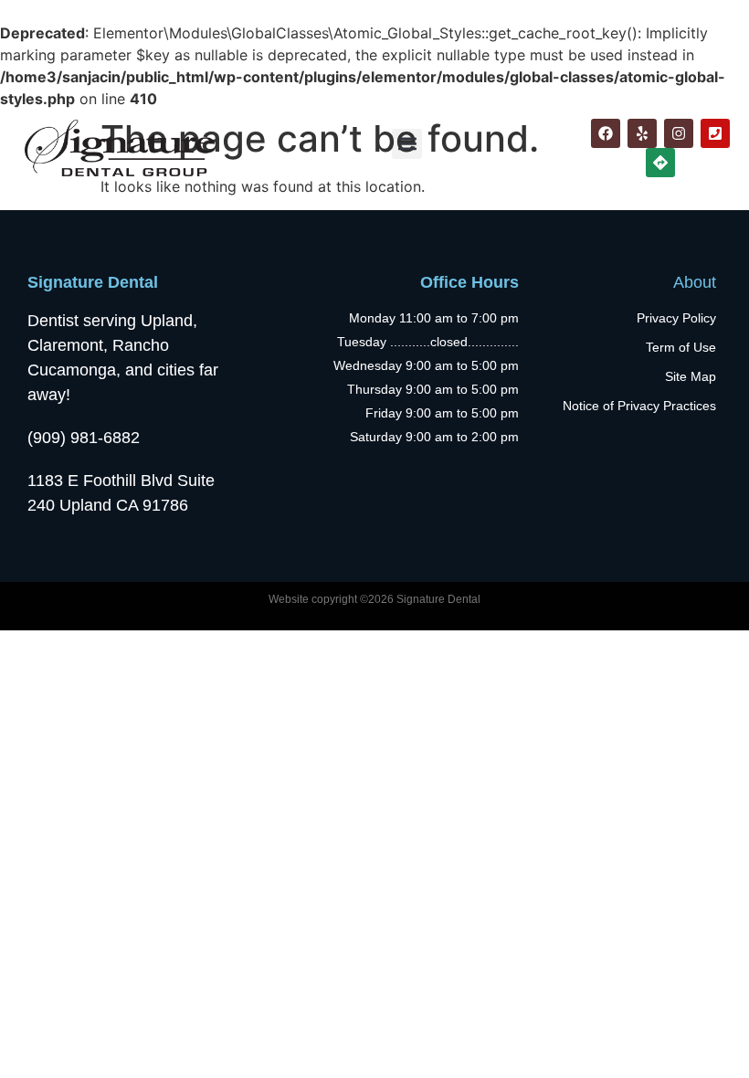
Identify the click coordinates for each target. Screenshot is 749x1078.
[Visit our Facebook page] (605, 133)
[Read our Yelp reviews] (642, 133)
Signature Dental (92, 282)
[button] (407, 144)
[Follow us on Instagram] (678, 133)
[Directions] (660, 162)
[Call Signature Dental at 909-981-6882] (715, 133)
